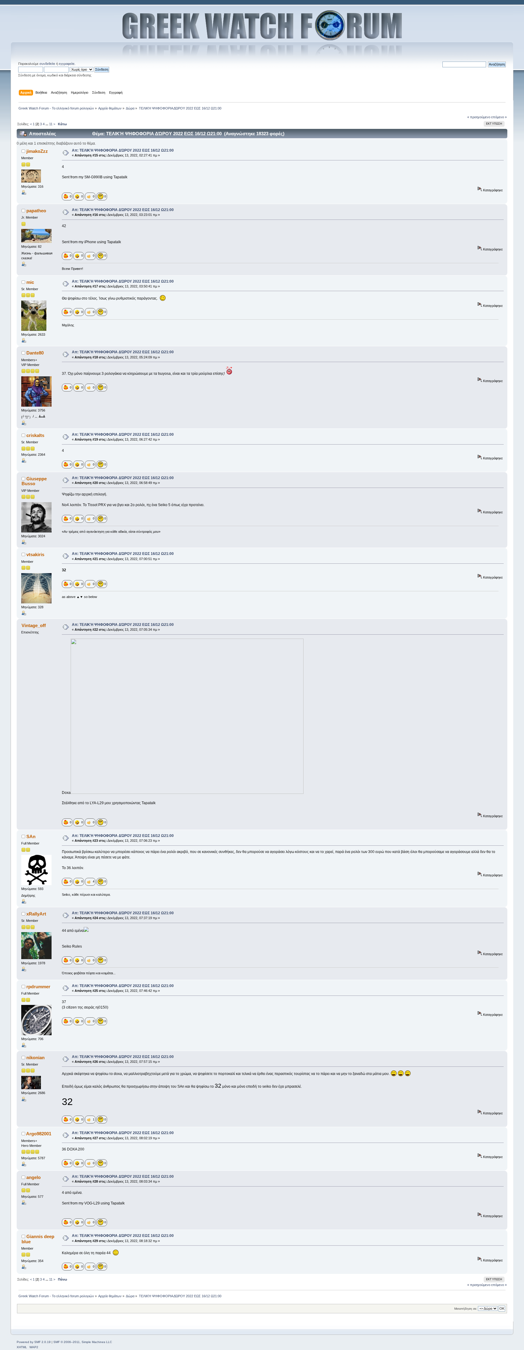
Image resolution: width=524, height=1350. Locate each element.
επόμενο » (499, 117)
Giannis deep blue (38, 1239)
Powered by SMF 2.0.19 (34, 1342)
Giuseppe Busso (34, 481)
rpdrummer (38, 986)
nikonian (35, 1057)
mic (30, 282)
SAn (30, 836)
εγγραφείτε (67, 63)
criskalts (35, 435)
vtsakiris (35, 554)
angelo (33, 1177)
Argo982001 (38, 1133)
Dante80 (35, 352)
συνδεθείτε (47, 63)
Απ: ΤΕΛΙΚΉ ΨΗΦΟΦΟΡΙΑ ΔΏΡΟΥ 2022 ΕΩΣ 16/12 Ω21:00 (123, 150)
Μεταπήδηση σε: (465, 1308)
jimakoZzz (37, 151)
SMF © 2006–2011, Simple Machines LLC (82, 1342)
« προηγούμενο (478, 117)
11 (50, 124)
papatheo (36, 210)
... (47, 124)
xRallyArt (36, 913)
